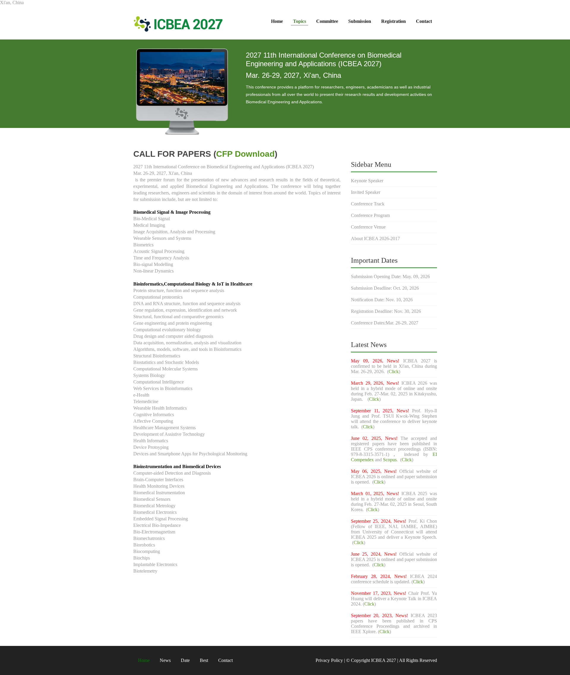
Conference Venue (368, 226)
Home (277, 21)
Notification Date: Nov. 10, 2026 (382, 299)
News (165, 660)
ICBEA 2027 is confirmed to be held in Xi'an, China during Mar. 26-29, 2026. (394, 366)
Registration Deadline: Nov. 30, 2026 (386, 311)
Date (185, 660)
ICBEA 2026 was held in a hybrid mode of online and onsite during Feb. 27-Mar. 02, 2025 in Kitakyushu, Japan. (394, 391)
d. (368, 481)
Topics (299, 21)
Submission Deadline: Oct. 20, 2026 (385, 288)
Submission (359, 21)
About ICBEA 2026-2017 (375, 238)
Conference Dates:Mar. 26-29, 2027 (384, 322)
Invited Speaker (365, 192)
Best (204, 660)
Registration (393, 21)
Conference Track (367, 203)
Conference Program (370, 215)
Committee (327, 21)
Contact (424, 21)
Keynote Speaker (367, 180)
